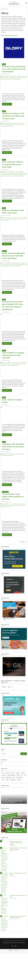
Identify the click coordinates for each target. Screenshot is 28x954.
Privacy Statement (21, 942)
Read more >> (7, 104)
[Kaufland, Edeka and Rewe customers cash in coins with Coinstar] (5, 843)
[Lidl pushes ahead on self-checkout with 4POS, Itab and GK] (5, 923)
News (4, 64)
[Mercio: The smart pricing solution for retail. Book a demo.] (14, 559)
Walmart (19, 779)
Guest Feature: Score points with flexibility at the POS (13, 496)
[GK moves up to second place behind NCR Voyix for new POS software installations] (14, 321)
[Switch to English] (11, 950)
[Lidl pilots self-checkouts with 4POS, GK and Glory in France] (14, 461)
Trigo (7, 779)
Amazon (18, 772)
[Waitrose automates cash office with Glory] (14, 225)
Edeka (18, 775)
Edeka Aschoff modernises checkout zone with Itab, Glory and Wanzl (13, 256)
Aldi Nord (7, 772)
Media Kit (13, 942)
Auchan (23, 772)
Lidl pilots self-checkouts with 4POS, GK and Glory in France (13, 446)
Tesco (3, 779)
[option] (14, 796)
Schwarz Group (19, 777)
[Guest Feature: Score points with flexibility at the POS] (14, 511)
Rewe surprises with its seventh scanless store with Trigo (12, 164)
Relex (3, 777)
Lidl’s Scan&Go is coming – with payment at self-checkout (13, 355)
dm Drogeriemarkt (11, 775)
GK (21, 775)
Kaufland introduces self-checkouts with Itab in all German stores (13, 116)
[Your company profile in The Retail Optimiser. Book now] (14, 734)
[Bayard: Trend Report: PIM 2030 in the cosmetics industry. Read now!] (14, 705)
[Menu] (26, 3)
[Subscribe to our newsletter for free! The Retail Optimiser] (14, 763)
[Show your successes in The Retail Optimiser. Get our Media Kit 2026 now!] (14, 822)
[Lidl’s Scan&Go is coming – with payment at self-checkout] (14, 370)
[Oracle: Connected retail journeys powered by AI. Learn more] (14, 584)
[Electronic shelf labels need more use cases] (5, 905)
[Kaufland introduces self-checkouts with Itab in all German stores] (14, 131)
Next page (22, 541)
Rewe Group (8, 777)
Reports (4, 251)
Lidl (25, 775)
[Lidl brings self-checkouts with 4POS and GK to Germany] (5, 859)
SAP (13, 777)
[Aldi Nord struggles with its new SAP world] (5, 883)
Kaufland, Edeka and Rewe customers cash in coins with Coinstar (16, 843)
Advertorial (5, 491)
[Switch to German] (17, 950)
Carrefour (4, 775)
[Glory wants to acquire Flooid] (14, 414)
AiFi (2, 772)
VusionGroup (13, 779)
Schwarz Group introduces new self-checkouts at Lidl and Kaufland (14, 69)
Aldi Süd (12, 772)
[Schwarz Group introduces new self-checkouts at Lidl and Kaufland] (14, 84)
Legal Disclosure (6, 942)
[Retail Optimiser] (14, 3)
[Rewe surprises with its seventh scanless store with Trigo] (14, 179)
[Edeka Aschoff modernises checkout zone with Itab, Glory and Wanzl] (14, 270)
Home (3, 9)
